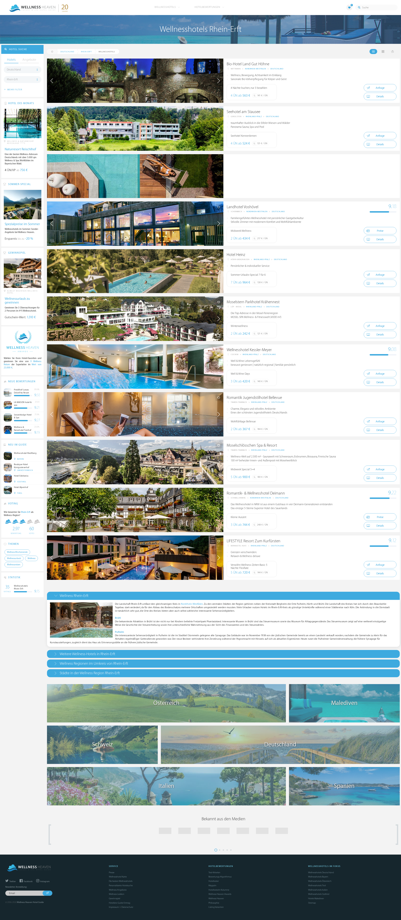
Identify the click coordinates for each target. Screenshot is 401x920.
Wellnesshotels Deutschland (321, 872)
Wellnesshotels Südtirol (318, 894)
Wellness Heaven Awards (219, 894)
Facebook (27, 881)
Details (380, 96)
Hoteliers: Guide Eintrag (119, 903)
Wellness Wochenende (17, 552)
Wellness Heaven (216, 898)
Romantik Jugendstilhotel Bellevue (254, 397)
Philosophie (213, 903)
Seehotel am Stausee (243, 112)
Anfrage (380, 88)
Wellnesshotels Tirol (317, 885)
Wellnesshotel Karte (118, 876)
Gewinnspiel (114, 898)
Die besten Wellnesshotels (120, 881)
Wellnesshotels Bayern (318, 876)
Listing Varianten (216, 907)
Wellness (31, 558)
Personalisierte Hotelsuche (121, 885)
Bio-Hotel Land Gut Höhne (248, 64)
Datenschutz (127, 907)
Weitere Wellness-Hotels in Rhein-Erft (87, 654)
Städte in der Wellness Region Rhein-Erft (90, 673)
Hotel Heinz (236, 255)
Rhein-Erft (12, 79)
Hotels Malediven (316, 898)
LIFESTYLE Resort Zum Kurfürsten (253, 541)
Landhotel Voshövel (242, 207)
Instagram (44, 881)
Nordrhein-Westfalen (255, 69)
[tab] (223, 596)
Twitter (12, 881)
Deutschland (277, 69)
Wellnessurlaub (14, 558)
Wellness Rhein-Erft (74, 596)
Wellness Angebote (118, 890)
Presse (111, 872)
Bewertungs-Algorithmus (220, 876)
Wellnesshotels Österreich (319, 881)
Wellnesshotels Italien (318, 890)
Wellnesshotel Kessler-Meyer (249, 350)
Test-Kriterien (214, 872)
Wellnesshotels (165, 7)
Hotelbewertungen (208, 7)
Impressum (114, 907)
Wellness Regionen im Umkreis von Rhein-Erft (94, 663)
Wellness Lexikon (116, 894)
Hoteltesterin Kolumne (218, 890)
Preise (380, 230)
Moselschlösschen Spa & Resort (252, 445)
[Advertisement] (311, 176)
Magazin (212, 885)
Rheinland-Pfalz (254, 117)
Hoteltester (213, 881)
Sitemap (312, 903)
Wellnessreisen (13, 564)
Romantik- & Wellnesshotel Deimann (256, 493)
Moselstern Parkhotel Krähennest (253, 302)
